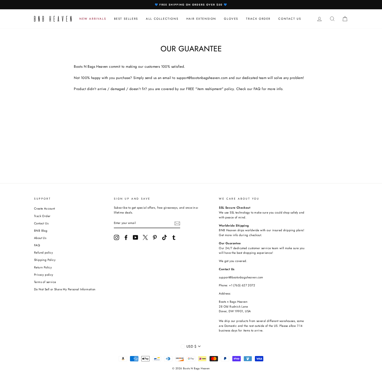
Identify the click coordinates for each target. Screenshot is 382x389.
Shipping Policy (44, 260)
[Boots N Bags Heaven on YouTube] (135, 237)
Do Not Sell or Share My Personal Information (65, 289)
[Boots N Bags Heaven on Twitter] (145, 237)
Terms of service (45, 282)
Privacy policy (43, 274)
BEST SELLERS (126, 19)
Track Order (42, 216)
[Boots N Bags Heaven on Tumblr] (174, 237)
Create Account (44, 208)
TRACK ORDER (258, 19)
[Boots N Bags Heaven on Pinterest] (154, 237)
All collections (162, 19)
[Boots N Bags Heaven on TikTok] (164, 237)
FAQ (37, 245)
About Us (40, 238)
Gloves (231, 19)
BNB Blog (40, 230)
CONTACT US (289, 19)
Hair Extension (201, 19)
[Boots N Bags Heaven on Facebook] (126, 237)
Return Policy (43, 267)
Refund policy (43, 252)
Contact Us (41, 223)
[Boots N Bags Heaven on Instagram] (116, 237)
